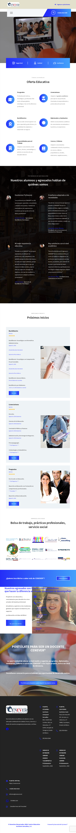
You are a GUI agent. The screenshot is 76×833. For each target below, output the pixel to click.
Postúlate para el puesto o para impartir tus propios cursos (38, 683)
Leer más (13, 46)
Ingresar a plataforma (63, 4)
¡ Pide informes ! (63, 578)
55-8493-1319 (40, 631)
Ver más (14, 393)
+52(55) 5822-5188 (41, 604)
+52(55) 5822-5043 (41, 612)
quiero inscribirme (16, 624)
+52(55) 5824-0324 (14, 789)
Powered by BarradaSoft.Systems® (57, 824)
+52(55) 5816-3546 (41, 619)
